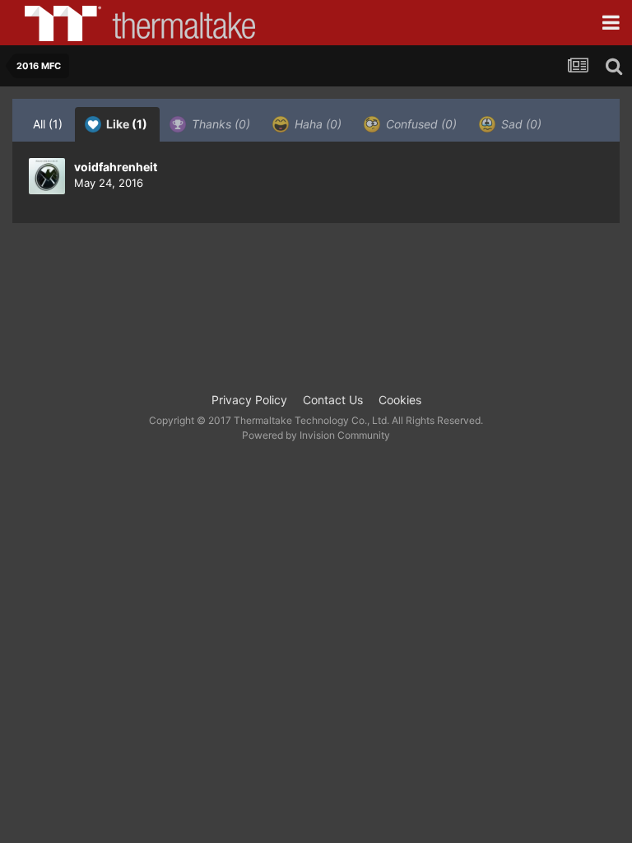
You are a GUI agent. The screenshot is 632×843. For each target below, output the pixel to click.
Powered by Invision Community (316, 435)
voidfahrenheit (115, 167)
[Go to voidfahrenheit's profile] (47, 176)
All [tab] (48, 124)
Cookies (400, 400)
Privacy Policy (249, 400)
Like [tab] (125, 124)
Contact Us (333, 400)
